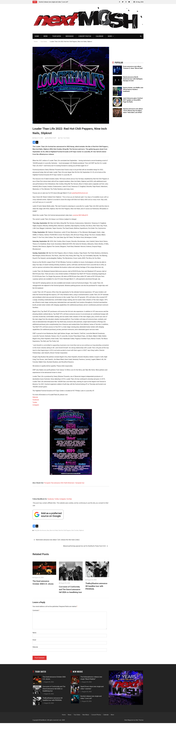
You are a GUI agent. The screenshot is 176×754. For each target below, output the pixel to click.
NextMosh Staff (51, 138)
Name (34, 633)
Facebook (36, 400)
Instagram (36, 405)
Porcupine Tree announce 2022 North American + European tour (64, 483)
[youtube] (129, 1)
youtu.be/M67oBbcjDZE (80, 215)
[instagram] (126, 1)
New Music (70, 36)
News (46, 36)
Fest (61, 138)
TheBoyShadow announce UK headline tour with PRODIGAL (96, 586)
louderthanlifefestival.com (79, 193)
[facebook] (119, 1)
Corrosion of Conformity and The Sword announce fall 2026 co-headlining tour (70, 589)
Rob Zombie (75, 530)
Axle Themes (139, 720)
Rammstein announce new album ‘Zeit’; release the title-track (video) (57, 540)
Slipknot (81, 530)
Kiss (48, 530)
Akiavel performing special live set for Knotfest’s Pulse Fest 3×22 (84, 546)
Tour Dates (56, 36)
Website (35, 397)
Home (37, 36)
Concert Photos (84, 36)
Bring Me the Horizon (40, 530)
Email (34, 640)
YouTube (69, 499)
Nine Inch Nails (54, 530)
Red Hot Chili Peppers (65, 530)
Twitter (35, 402)
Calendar (99, 36)
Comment (36, 610)
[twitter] (122, 1)
